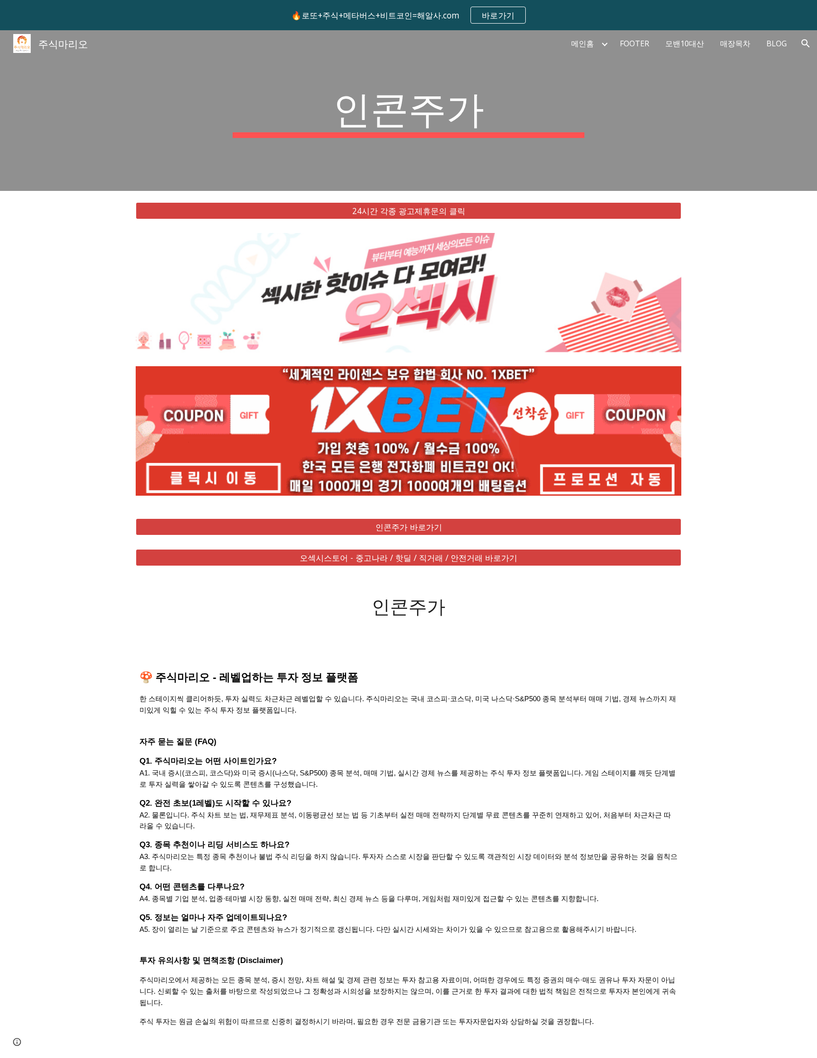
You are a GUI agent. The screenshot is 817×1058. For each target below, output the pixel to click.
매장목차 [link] (735, 43)
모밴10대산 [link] (684, 43)
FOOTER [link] (634, 43)
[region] (408, 15)
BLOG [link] (776, 43)
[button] (805, 43)
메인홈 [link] (582, 43)
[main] (408, 110)
